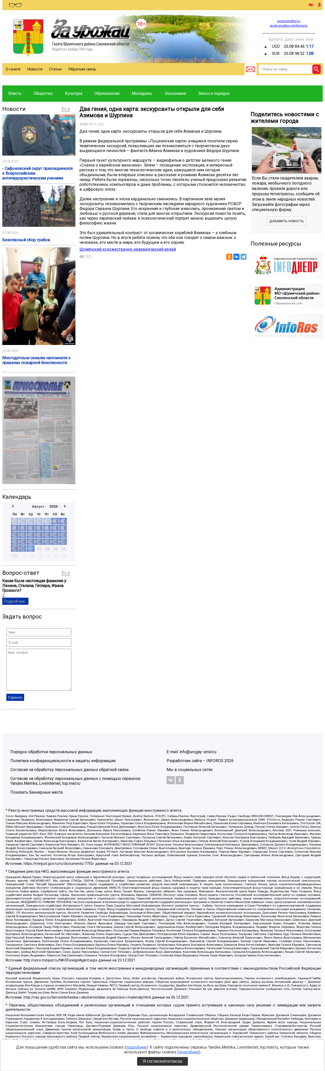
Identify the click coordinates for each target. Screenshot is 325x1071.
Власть (14, 93)
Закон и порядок (214, 93)
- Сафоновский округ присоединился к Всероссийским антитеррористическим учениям (37, 173)
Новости (34, 69)
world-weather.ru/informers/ (288, 25)
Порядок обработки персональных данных (51, 751)
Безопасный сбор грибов (26, 239)
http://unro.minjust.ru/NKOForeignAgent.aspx (60, 960)
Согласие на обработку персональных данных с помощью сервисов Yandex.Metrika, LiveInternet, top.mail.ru (75, 781)
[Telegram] (243, 257)
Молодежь (142, 93)
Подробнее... (15, 601)
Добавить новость (286, 221)
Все (65, 109)
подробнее (136, 1047)
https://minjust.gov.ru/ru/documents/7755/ (59, 864)
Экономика (175, 93)
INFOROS (214, 760)
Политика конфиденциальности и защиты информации (63, 760)
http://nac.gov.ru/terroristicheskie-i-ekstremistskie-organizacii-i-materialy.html (87, 997)
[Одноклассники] (229, 257)
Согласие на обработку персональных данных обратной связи (69, 769)
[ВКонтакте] (236, 257)
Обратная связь (82, 69)
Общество (43, 93)
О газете (13, 69)
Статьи (55, 69)
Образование (107, 93)
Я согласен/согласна (162, 1061)
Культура (73, 93)
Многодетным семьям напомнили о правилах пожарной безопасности (36, 360)
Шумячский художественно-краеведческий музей (127, 249)
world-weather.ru (288, 21)
